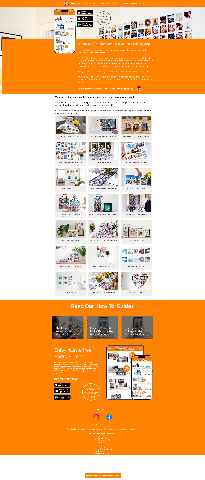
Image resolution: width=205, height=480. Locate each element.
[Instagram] (96, 417)
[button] (70, 128)
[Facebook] (109, 417)
